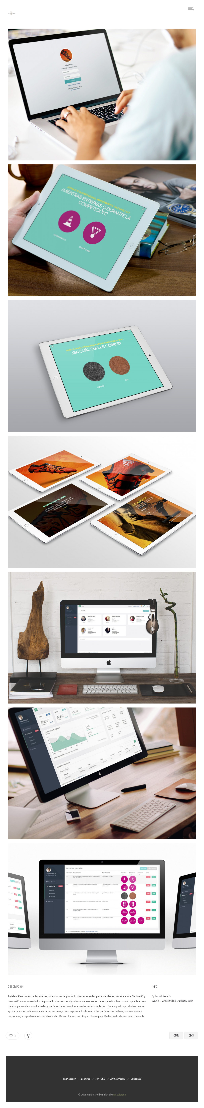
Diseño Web (186, 1000)
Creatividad (169, 1000)
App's (155, 1000)
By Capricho (117, 1078)
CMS (191, 1035)
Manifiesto (69, 1078)
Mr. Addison (161, 996)
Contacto (135, 1078)
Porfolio (100, 1078)
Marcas (85, 1078)
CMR (176, 1035)
